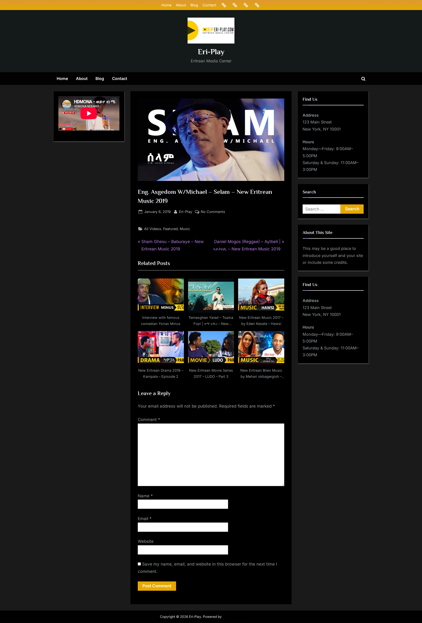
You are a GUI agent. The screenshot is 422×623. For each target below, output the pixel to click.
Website (146, 541)
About (181, 5)
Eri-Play (211, 51)
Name (145, 495)
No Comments (213, 212)
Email (145, 518)
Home (166, 5)
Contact (209, 5)
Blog (194, 5)
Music (185, 229)
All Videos (152, 229)
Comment (149, 419)
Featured (170, 229)
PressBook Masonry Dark (242, 617)
